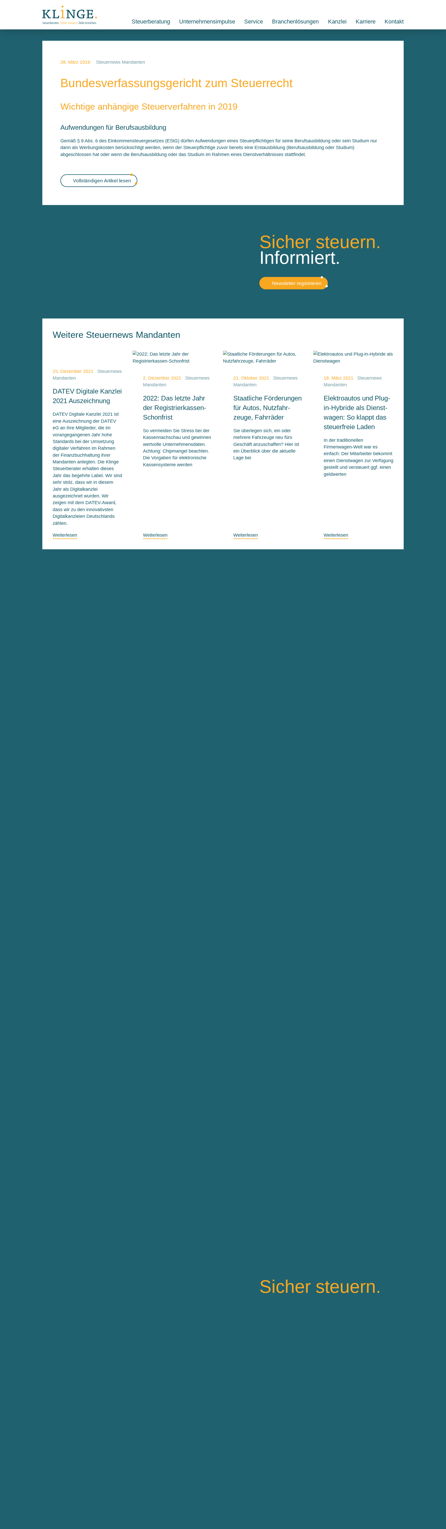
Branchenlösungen (295, 21)
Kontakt (401, 8)
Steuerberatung (151, 21)
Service (253, 21)
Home (69, 14)
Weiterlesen (65, 535)
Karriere (366, 21)
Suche (389, 8)
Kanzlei (337, 21)
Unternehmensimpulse (207, 21)
